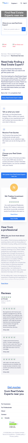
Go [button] (24, 29)
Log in (25, 3)
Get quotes (14, 387)
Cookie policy (20, 434)
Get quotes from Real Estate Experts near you (14, 175)
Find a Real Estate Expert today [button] (12, 98)
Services (3, 54)
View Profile (14, 219)
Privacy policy (14, 436)
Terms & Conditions (9, 434)
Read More (4, 283)
